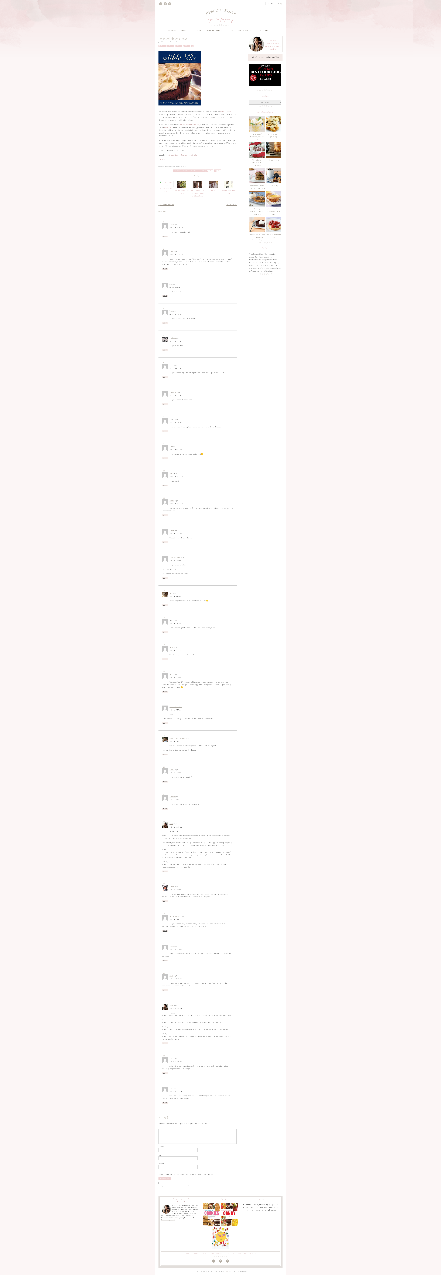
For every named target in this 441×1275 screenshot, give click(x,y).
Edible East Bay (225, 112)
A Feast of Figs (273, 186)
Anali (171, 284)
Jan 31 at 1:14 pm (176, 314)
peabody (173, 338)
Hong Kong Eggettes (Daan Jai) (273, 135)
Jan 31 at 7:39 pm (176, 422)
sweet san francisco (215, 1253)
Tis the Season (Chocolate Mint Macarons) (257, 162)
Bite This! (161, 159)
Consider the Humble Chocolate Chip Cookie (257, 187)
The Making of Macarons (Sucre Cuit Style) (257, 137)
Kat (171, 446)
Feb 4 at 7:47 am (175, 710)
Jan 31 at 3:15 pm (176, 341)
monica (172, 946)
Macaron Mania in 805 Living (182, 191)
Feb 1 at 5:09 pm (175, 678)
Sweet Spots (182, 166)
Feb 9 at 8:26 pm (175, 919)
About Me (273, 41)
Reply (165, 236)
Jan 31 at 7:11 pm (176, 395)
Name (161, 1147)
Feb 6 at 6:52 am (175, 800)
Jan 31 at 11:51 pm (176, 504)
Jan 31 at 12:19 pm (176, 255)
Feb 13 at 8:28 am (176, 979)
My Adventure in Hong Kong (229, 191)
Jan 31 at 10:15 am (176, 228)
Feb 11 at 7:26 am (176, 949)
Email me (273, 49)
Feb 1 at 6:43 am (175, 596)
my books (195, 1253)
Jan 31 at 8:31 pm (176, 450)
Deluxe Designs (241, 1271)
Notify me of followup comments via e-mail (173, 1186)
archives (253, 1253)
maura (172, 473)
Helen (172, 365)
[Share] (192, 46)
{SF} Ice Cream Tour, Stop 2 (166, 190)
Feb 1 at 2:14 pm (175, 650)
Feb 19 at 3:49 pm (176, 1091)
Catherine (173, 392)
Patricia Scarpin (175, 557)
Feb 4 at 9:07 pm (175, 773)
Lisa (171, 593)
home (187, 1253)
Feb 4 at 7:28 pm (175, 741)
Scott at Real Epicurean (178, 738)
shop (246, 1253)
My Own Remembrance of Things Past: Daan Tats (273, 211)
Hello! (213, 190)
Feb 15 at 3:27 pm (176, 1008)
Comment (162, 1128)
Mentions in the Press (273, 44)
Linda (171, 674)
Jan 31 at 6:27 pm (176, 368)
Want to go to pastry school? (273, 46)
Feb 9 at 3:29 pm (175, 890)
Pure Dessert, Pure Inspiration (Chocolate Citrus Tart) (257, 211)
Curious (172, 886)
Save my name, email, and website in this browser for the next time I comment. (186, 1174)
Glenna (172, 770)
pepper (172, 530)
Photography (174, 166)
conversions (237, 1253)
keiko (171, 976)
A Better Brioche (273, 160)
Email (160, 1155)
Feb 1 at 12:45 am (176, 533)
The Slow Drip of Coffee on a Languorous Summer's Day (257, 237)
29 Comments (173, 42)
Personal (167, 166)
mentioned (168, 127)
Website (161, 1163)
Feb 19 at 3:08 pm (176, 1062)
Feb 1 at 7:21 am (175, 623)
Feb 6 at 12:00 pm (176, 827)
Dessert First (220, 17)
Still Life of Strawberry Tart (273, 236)
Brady (172, 224)
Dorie (171, 1058)
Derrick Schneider (176, 707)
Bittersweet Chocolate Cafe (189, 125)
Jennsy (172, 501)
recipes (203, 1253)
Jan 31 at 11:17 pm (176, 477)
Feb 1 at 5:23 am (175, 561)
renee (172, 251)
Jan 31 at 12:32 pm (176, 287)
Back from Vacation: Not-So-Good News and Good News (197, 193)
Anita (171, 824)
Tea (171, 311)
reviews (227, 1253)
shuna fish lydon (175, 916)
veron (172, 647)
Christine (173, 797)
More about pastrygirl (168, 1220)
